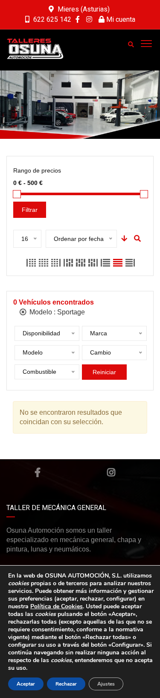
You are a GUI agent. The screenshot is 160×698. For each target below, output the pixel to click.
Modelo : (56, 312)
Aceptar (26, 683)
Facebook (37, 472)
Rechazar (66, 683)
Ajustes (106, 683)
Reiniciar (104, 372)
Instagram (111, 472)
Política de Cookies (56, 606)
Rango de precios (37, 170)
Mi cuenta (120, 19)
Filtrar (30, 209)
